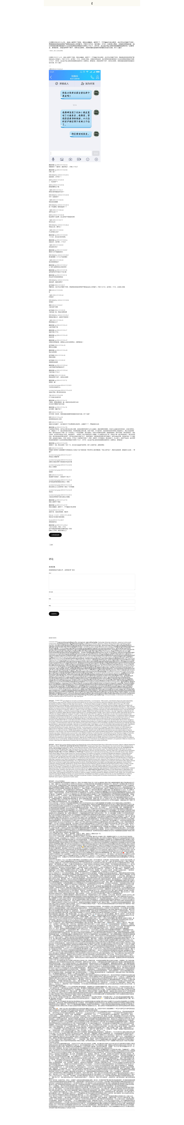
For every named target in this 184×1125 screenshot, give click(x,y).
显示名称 (51, 592)
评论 (50, 573)
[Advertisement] (92, 21)
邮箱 (50, 598)
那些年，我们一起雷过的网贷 (56, 50)
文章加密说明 (55, 535)
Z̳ (92, 3)
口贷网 (51, 544)
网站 (50, 605)
